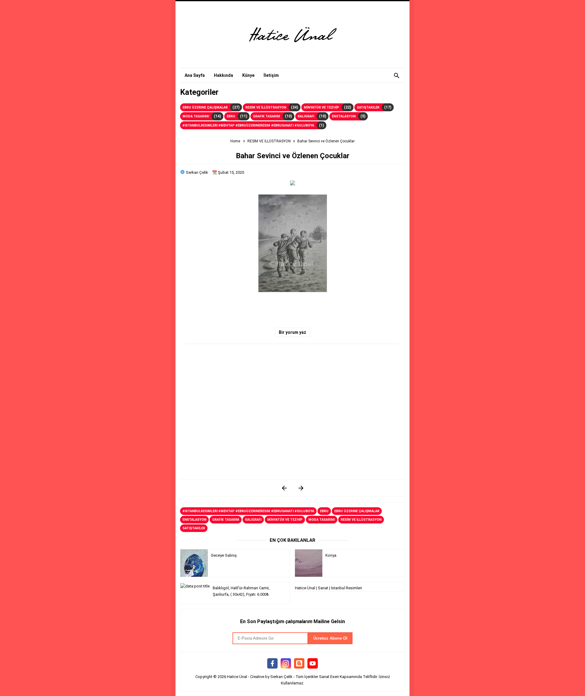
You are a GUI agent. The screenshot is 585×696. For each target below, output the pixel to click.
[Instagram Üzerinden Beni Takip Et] (286, 664)
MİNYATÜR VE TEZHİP (321, 107)
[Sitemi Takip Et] (299, 664)
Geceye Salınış (224, 555)
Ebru (231, 116)
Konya (330, 555)
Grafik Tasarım (266, 116)
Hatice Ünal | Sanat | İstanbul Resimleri (328, 588)
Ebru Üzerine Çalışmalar (205, 107)
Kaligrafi (306, 116)
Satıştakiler (368, 107)
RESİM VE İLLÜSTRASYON (265, 107)
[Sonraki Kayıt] (284, 488)
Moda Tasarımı (196, 116)
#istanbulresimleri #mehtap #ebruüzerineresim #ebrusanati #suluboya (248, 125)
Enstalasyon (344, 116)
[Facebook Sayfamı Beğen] (272, 664)
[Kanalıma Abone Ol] (312, 664)
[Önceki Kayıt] (301, 488)
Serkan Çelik (281, 676)
